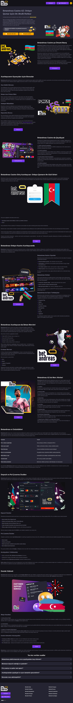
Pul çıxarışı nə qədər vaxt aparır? (12, 668)
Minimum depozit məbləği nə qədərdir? (14, 663)
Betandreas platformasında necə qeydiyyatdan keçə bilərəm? (21, 659)
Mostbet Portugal (29, 693)
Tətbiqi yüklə (63, 3)
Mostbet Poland (28, 695)
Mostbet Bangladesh (29, 691)
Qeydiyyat (51, 3)
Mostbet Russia (52, 689)
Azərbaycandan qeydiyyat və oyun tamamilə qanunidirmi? (21, 672)
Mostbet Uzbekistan (53, 693)
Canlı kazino (18, 304)
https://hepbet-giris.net (27, 122)
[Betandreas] (4, 3)
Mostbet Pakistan (29, 689)
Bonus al (18, 129)
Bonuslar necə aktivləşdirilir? (11, 677)
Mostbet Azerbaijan (53, 695)
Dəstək (36, 646)
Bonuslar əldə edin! (11, 33)
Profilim (18, 417)
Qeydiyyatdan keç (18, 160)
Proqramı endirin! (27, 33)
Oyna (36, 241)
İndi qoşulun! (54, 68)
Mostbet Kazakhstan (53, 691)
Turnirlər (54, 365)
